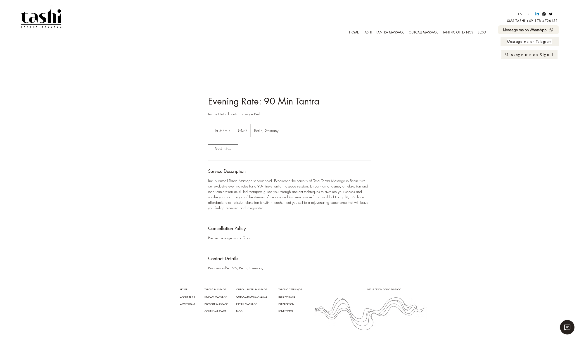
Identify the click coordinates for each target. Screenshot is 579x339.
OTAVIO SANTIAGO (392, 289)
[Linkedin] (537, 14)
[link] (223, 148)
